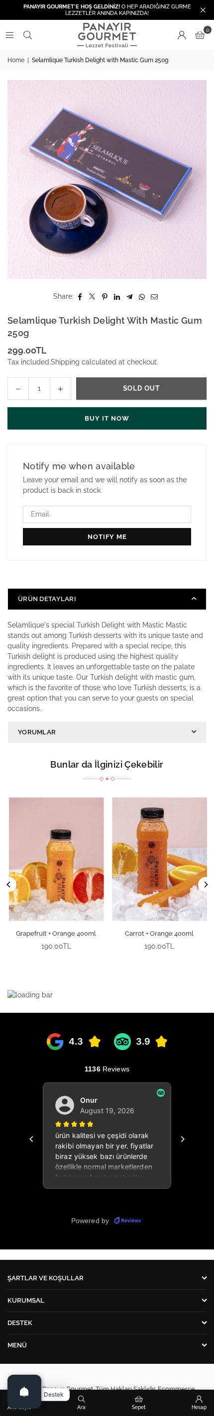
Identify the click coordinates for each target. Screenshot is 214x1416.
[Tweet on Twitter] (92, 296)
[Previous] (8, 884)
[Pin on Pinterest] (104, 296)
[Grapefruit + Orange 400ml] (55, 859)
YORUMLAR (37, 732)
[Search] (27, 35)
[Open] (24, 1392)
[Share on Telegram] (129, 296)
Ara (81, 1407)
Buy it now (107, 418)
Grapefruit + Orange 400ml (55, 933)
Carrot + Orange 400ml (158, 933)
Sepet (139, 1407)
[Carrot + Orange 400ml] (159, 859)
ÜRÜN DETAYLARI (47, 599)
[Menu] (9, 35)
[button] (200, 35)
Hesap (199, 1407)
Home (15, 60)
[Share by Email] (154, 296)
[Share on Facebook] (80, 296)
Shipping (65, 362)
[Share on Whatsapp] (142, 296)
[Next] (205, 884)
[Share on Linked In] (117, 296)
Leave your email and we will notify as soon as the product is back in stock (105, 485)
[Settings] (182, 35)
